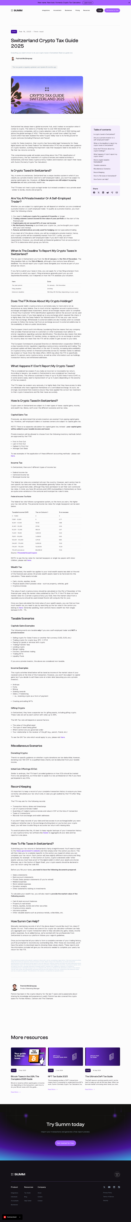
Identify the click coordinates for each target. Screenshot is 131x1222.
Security (105, 1200)
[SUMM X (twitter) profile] (104, 1187)
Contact (40, 1200)
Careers (40, 1197)
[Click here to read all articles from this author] (46, 991)
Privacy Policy (107, 1192)
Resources (86, 10)
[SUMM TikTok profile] (119, 1187)
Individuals (14, 1197)
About (39, 1193)
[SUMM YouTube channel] (109, 1187)
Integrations (46, 10)
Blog (25, 1197)
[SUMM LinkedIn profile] (114, 1187)
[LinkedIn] (103, 192)
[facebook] (94, 192)
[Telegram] (112, 192)
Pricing (78, 10)
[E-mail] (117, 192)
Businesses (68, 10)
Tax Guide (27, 1193)
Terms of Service (108, 1196)
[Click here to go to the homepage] (16, 10)
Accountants (57, 10)
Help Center (27, 1200)
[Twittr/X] (98, 192)
